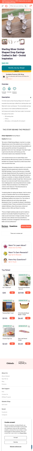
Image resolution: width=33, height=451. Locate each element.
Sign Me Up (5, 379)
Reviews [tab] (5, 226)
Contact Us (5, 394)
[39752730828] (27, 343)
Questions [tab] (13, 226)
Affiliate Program (6, 397)
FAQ (3, 392)
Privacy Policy (23, 433)
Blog (3, 381)
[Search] (25, 6)
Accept (16, 437)
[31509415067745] (12, 343)
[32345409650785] (12, 318)
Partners (4, 384)
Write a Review (26, 226)
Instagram (4, 415)
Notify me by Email (16, 68)
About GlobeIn (6, 376)
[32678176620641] (12, 292)
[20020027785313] (27, 318)
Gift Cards (4, 404)
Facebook (4, 412)
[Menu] (3, 6)
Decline (16, 442)
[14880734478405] (27, 292)
